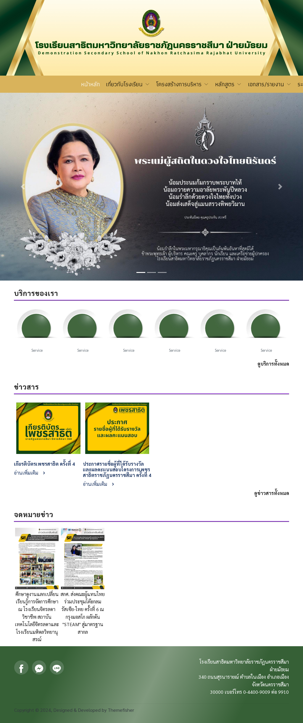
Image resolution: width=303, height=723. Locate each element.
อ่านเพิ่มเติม (26, 473)
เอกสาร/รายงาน (267, 84)
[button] (23, 187)
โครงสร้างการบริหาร (179, 84)
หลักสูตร (225, 84)
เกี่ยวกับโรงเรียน (125, 84)
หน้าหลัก (90, 84)
